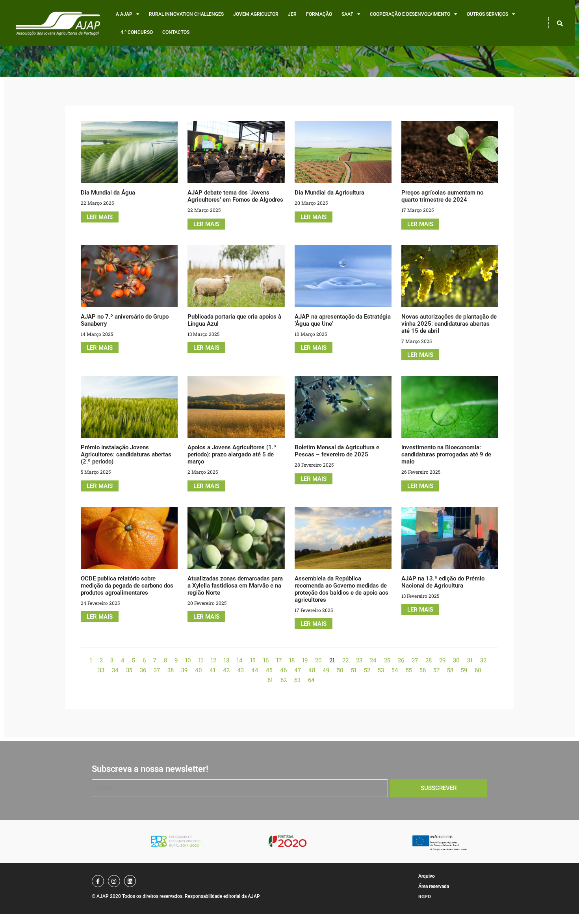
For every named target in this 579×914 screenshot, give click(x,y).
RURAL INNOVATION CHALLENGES (186, 14)
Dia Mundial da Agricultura (329, 192)
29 (442, 660)
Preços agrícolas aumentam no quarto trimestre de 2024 (442, 196)
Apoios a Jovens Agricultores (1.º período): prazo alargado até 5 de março (231, 454)
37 (157, 670)
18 (292, 660)
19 (305, 660)
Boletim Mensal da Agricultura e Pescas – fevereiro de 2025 (337, 451)
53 (381, 670)
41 (212, 670)
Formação (319, 14)
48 (311, 670)
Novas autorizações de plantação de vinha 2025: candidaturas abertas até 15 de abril (449, 323)
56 (422, 670)
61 (270, 680)
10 (188, 660)
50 (340, 670)
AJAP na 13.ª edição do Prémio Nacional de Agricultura (442, 582)
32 (483, 660)
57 (436, 670)
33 (101, 670)
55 (409, 670)
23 (359, 660)
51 (353, 670)
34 (115, 670)
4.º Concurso (137, 32)
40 (198, 670)
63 (297, 680)
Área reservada (433, 886)
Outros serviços (487, 14)
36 (143, 670)
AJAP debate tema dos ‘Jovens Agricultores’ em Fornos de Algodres (235, 196)
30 (456, 660)
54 (395, 670)
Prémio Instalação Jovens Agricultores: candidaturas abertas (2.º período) (126, 454)
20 (318, 660)
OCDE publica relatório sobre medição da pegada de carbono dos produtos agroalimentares (127, 585)
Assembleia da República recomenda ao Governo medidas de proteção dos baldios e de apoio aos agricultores (341, 589)
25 (387, 660)
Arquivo (426, 876)
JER (292, 14)
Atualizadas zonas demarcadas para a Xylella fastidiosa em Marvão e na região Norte (235, 585)
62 (283, 680)
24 (373, 660)
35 (129, 670)
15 (253, 660)
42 (226, 670)
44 (254, 670)
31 (470, 660)
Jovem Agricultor (255, 14)
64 (311, 680)
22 (345, 660)
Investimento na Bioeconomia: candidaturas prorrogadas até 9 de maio (446, 454)
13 (226, 660)
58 (450, 670)
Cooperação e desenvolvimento (410, 14)
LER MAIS (100, 217)
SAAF (347, 14)
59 (464, 670)
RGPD (424, 896)
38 (170, 670)
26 (401, 660)
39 (184, 670)
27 (415, 660)
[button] (560, 23)
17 (279, 660)
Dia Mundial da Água (108, 192)
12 (213, 660)
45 (269, 670)
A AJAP (124, 14)
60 (478, 670)
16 (266, 660)
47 (297, 670)
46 (283, 670)
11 (201, 660)
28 (428, 660)
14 (240, 660)
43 (240, 670)
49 (326, 670)
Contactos (175, 32)
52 (367, 670)
